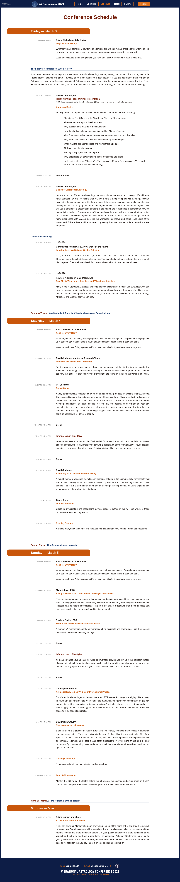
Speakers (91, 4)
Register (144, 4)
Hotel (117, 4)
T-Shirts (128, 4)
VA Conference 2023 (51, 4)
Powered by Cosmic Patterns (6, 4)
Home (80, 4)
